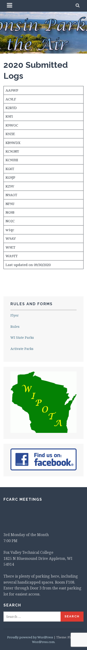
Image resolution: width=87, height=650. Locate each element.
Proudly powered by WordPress (30, 637)
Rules (14, 326)
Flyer (14, 315)
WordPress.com (43, 642)
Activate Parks (21, 348)
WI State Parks (22, 337)
